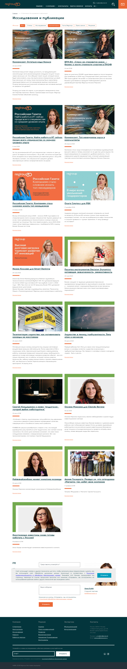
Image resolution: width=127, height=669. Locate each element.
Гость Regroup (67, 25)
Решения (91, 25)
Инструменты (43, 640)
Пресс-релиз (80, 25)
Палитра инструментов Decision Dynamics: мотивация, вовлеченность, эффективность (88, 271)
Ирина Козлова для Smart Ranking (31, 269)
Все (22, 25)
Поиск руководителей (46, 629)
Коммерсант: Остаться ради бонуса (32, 62)
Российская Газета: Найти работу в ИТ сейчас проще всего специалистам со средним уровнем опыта (37, 140)
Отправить (104, 575)
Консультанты (18, 629)
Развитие (41, 632)
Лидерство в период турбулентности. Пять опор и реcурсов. (88, 336)
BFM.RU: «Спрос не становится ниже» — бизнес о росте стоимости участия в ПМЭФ (88, 63)
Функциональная (70, 626)
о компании (50, 6)
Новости (15, 634)
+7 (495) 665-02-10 (101, 3)
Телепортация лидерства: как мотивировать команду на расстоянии (36, 336)
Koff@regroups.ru (90, 593)
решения (39, 6)
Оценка (41, 626)
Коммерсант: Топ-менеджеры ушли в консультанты (85, 138)
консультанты (63, 6)
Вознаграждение (44, 634)
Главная (15, 13)
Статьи (29, 25)
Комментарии (54, 25)
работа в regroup (76, 6)
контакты (88, 6)
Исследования (41, 25)
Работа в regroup (19, 637)
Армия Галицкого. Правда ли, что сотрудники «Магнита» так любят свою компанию (89, 480)
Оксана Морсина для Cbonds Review (85, 407)
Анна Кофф (89, 588)
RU (95, 6)
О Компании (17, 626)
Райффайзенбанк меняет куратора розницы (37, 479)
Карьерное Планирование (47, 637)
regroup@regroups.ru (101, 638)
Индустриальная (70, 629)
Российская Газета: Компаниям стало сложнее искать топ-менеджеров (33, 204)
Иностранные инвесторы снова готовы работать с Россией (33, 536)
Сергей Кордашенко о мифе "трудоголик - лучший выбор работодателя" (36, 408)
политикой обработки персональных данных (56, 599)
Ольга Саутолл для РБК (78, 203)
